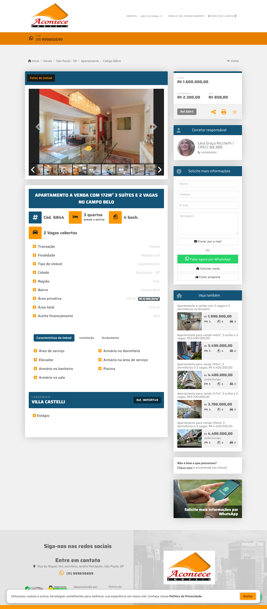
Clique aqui (185, 467)
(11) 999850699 (49, 39)
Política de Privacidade (185, 596)
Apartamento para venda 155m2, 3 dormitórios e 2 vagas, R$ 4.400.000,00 (204, 425)
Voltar (234, 61)
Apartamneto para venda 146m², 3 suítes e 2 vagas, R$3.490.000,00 (207, 337)
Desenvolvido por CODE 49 (86, 589)
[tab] (41, 78)
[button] (39, 126)
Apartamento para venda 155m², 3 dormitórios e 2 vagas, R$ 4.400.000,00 (204, 366)
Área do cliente (222, 16)
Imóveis (131, 16)
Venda (47, 61)
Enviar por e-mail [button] (209, 241)
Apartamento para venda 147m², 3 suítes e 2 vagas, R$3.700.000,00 (207, 395)
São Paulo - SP (66, 61)
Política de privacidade (115, 589)
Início (35, 61)
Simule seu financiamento (186, 16)
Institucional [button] (150, 16)
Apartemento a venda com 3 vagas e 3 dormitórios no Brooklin (203, 307)
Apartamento (90, 61)
